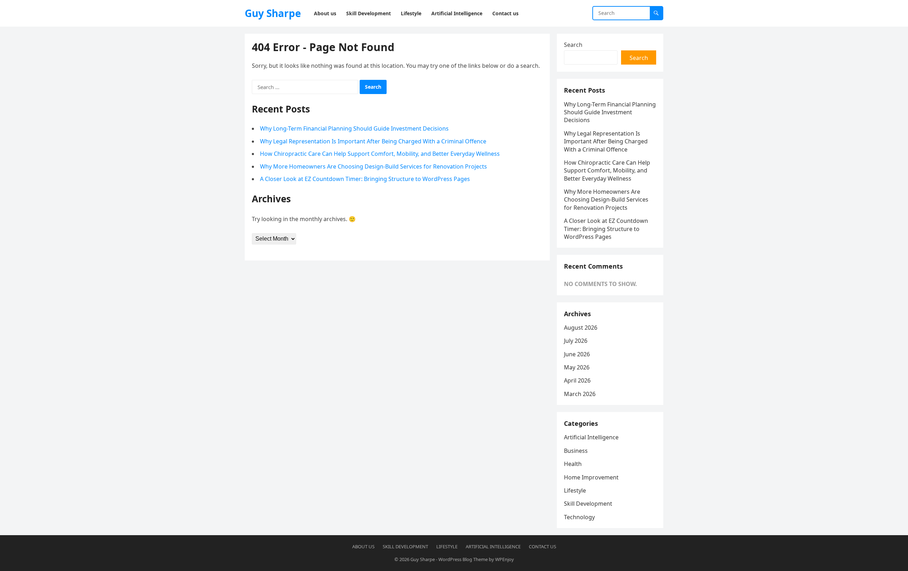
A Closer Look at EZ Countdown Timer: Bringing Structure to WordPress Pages (365, 179)
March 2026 (580, 394)
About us (363, 546)
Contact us (542, 546)
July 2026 (575, 341)
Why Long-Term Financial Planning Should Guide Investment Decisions (354, 128)
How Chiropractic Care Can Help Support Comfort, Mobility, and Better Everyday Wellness (380, 154)
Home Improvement (591, 477)
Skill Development (588, 503)
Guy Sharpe (273, 13)
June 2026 (577, 354)
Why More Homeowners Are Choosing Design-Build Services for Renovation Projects (373, 166)
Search (573, 45)
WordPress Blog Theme (463, 559)
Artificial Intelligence (591, 437)
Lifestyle (575, 490)
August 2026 (580, 327)
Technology (579, 517)
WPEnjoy (504, 559)
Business (576, 451)
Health (573, 464)
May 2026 (576, 367)
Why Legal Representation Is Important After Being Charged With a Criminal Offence (373, 141)
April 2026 (577, 380)
